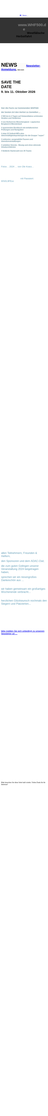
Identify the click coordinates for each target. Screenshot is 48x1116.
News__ (25, 15)
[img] (24, 30)
